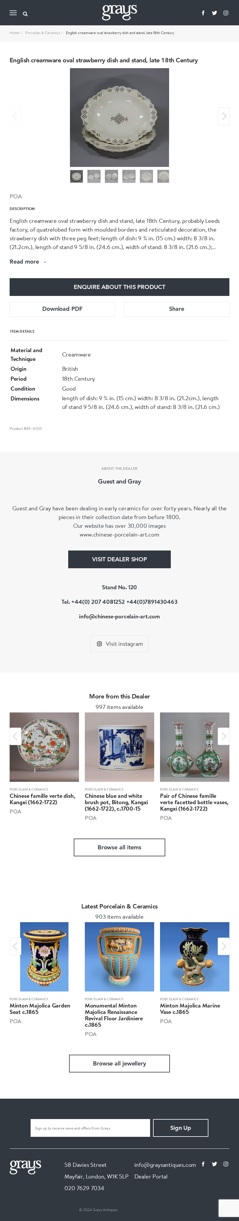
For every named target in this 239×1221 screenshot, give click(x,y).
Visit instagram (124, 643)
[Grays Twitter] (214, 12)
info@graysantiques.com (165, 1165)
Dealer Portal (151, 1176)
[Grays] (25, 1167)
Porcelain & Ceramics (42, 32)
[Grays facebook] (203, 12)
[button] (76, 176)
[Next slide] (224, 116)
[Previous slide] (15, 116)
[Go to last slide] (15, 736)
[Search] (25, 13)
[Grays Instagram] (225, 12)
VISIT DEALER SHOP (119, 560)
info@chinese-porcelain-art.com (119, 616)
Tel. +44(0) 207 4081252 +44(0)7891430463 (119, 602)
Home (15, 32)
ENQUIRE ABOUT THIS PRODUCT (119, 287)
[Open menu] (13, 12)
